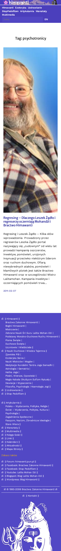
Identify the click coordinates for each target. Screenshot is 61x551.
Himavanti (7, 7)
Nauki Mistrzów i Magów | (19, 361)
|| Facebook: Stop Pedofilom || (21, 468)
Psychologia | (12, 413)
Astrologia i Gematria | (17, 368)
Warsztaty (41, 11)
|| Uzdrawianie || (13, 390)
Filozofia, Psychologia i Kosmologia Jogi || (27, 386)
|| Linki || (9, 438)
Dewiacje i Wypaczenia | (19, 383)
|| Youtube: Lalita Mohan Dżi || (21, 472)
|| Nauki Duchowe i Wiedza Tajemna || (26, 351)
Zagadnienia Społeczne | (19, 416)
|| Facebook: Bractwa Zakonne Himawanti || (29, 465)
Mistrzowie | (12, 329)
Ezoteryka (20, 7)
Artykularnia (27, 11)
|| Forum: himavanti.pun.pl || (20, 461)
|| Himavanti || (12, 318)
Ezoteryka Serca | (15, 358)
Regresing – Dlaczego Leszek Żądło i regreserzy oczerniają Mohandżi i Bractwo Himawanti (29, 221)
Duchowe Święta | (15, 343)
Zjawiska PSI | (13, 354)
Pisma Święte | (13, 340)
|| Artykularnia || (12, 402)
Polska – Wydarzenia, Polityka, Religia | (27, 406)
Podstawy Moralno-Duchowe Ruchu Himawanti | (32, 336)
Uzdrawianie (35, 7)
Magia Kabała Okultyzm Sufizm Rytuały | (28, 379)
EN (46, 19)
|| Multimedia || (13, 431)
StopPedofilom (10, 11)
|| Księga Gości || (13, 434)
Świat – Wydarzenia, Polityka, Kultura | (27, 409)
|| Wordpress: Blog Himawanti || (22, 479)
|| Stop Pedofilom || (15, 393)
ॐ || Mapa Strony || (12, 449)
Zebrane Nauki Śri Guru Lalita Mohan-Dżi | (29, 333)
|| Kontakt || (32, 495)
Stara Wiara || (13, 424)
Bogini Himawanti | (15, 325)
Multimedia (8, 14)
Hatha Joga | (12, 372)
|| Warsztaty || (12, 427)
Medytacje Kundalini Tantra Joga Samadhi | (29, 365)
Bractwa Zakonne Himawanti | (22, 322)
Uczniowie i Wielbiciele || (19, 347)
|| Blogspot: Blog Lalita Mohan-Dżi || (24, 476)
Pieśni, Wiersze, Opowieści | (21, 375)
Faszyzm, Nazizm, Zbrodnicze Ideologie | (28, 420)
